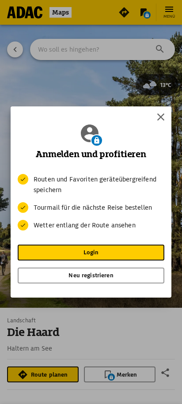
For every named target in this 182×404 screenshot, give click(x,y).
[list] (91, 202)
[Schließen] (160, 117)
